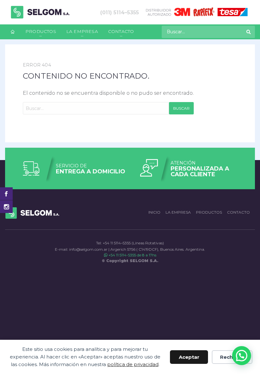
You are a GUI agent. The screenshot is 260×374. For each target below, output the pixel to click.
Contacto (121, 31)
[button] (241, 355)
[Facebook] (6, 193)
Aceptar (189, 357)
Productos (40, 31)
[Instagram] (6, 206)
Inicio (154, 212)
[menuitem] (12, 32)
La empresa (82, 31)
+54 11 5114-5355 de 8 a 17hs (131, 255)
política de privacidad (133, 364)
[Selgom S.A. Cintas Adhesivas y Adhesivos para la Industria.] (40, 12)
